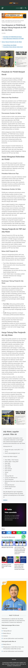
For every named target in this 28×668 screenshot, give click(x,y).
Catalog (5, 500)
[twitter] (9, 532)
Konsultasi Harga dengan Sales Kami (13, 47)
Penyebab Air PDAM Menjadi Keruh (12, 36)
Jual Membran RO (16, 665)
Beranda (14, 659)
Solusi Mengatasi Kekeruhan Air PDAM (13, 38)
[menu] (3, 8)
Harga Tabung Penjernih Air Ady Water (12, 42)
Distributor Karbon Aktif (16, 664)
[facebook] (4, 532)
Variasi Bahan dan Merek (9, 45)
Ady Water (7, 664)
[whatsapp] (19, 532)
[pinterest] (13, 532)
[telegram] (23, 532)
